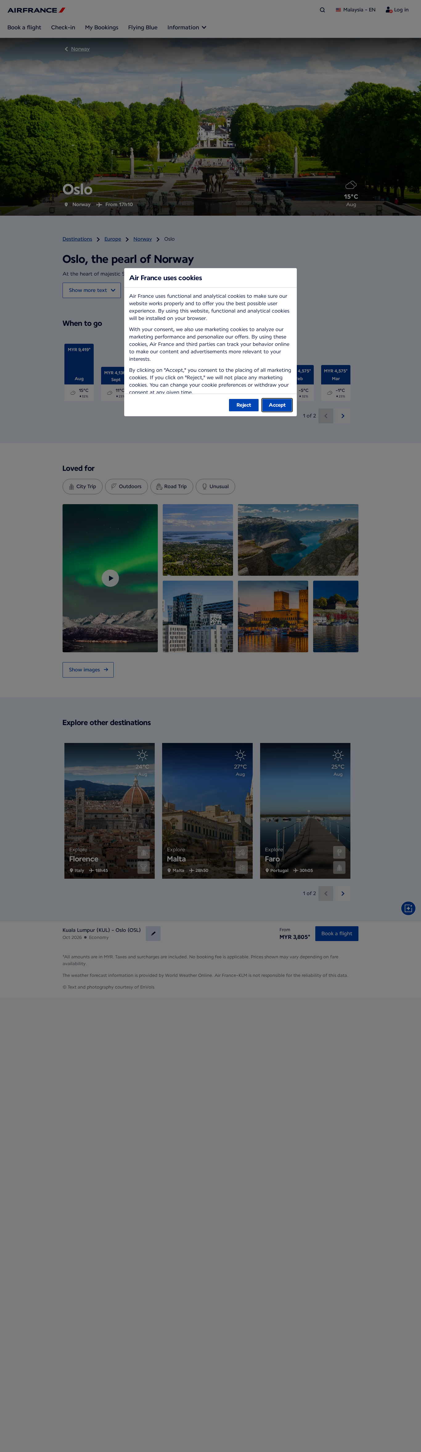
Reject (244, 405)
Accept (277, 405)
